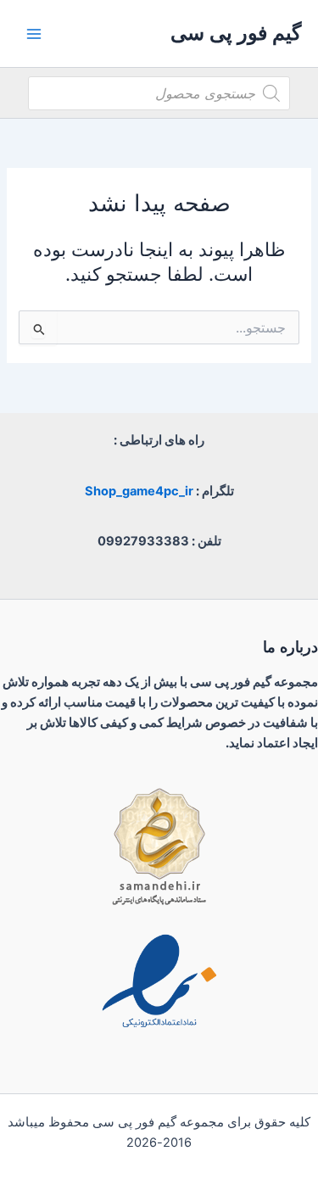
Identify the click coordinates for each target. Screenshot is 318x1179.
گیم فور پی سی (235, 32)
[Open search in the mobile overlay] (159, 93)
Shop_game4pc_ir (139, 491)
